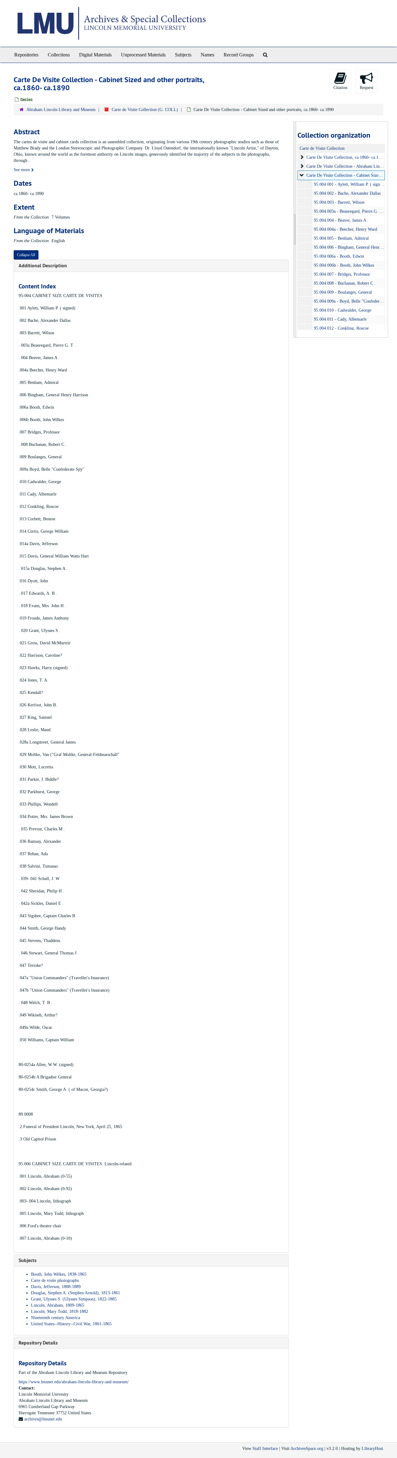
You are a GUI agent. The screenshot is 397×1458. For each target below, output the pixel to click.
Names (207, 54)
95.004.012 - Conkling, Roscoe (341, 328)
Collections (59, 54)
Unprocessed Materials (143, 54)
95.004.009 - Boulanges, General (343, 292)
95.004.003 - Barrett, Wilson (339, 202)
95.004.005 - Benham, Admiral (341, 238)
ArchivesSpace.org (306, 1448)
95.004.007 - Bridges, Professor (342, 274)
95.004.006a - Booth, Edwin (339, 256)
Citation (340, 87)
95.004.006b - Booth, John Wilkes (344, 265)
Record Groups (239, 54)
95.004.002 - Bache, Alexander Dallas (347, 193)
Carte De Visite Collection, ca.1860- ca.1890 (345, 157)
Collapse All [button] (26, 255)
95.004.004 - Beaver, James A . (341, 220)
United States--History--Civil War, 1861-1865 (71, 1324)
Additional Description (43, 265)
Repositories (26, 54)
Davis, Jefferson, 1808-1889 (56, 1286)
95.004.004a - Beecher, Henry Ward (345, 229)
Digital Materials (95, 54)
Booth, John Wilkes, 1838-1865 (59, 1274)
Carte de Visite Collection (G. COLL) (145, 109)
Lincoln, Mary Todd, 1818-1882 (59, 1311)
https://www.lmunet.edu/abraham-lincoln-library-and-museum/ (74, 1382)
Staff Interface (265, 1448)
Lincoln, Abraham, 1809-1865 (57, 1305)
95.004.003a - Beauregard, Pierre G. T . (349, 211)
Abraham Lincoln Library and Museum (61, 109)
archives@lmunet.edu (43, 1419)
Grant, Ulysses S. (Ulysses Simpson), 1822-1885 (74, 1299)
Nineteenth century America (55, 1317)
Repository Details (38, 1343)
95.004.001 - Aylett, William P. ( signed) (350, 184)
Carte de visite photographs (55, 1280)
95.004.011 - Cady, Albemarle (340, 319)
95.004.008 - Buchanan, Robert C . (345, 283)
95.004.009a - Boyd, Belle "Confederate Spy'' (354, 301)
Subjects (183, 54)
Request (366, 87)
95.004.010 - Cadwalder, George (342, 310)
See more (22, 169)
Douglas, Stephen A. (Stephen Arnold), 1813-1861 (75, 1293)
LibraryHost (372, 1448)
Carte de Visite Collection (322, 148)
